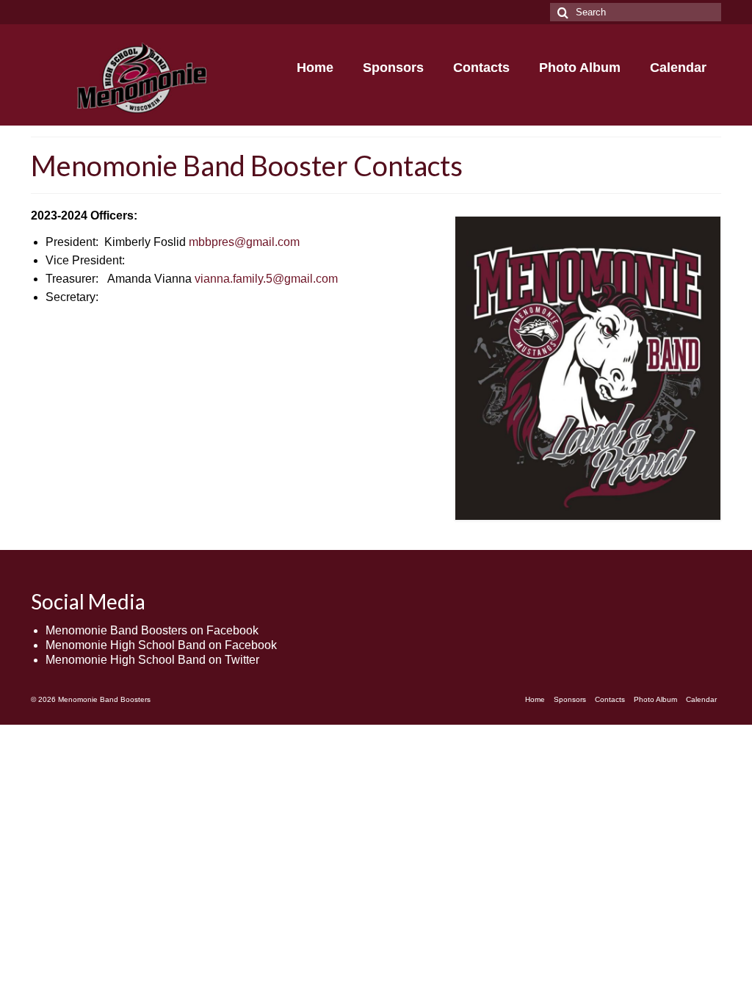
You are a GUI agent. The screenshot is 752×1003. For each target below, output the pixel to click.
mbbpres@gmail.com (244, 242)
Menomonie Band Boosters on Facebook (152, 630)
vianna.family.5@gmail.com (266, 278)
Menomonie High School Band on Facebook (161, 645)
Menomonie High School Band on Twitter (152, 659)
